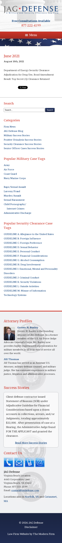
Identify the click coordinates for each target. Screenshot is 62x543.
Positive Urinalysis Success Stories (22, 139)
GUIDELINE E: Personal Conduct (22, 251)
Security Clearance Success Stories (22, 144)
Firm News (9, 126)
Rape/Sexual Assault (15, 187)
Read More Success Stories (31, 442)
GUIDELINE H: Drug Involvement (22, 264)
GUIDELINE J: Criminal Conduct (21, 277)
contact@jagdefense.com (25, 490)
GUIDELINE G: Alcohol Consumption (24, 260)
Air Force (9, 169)
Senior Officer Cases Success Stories (24, 148)
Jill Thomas (11, 359)
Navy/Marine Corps (15, 178)
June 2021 (12, 56)
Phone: (8, 486)
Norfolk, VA (32, 496)
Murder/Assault (12, 195)
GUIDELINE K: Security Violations (22, 282)
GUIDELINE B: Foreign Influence (22, 238)
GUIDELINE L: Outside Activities (21, 286)
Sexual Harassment (14, 199)
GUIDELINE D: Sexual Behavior (21, 247)
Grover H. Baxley (27, 327)
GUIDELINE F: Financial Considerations (26, 255)
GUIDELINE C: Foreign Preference (23, 242)
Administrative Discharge (17, 213)
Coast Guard (10, 173)
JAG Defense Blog (13, 131)
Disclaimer (31, 527)
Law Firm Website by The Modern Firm (31, 533)
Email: (7, 490)
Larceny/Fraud (12, 191)
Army (7, 165)
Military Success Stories (17, 135)
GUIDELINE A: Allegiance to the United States (29, 234)
